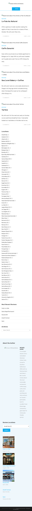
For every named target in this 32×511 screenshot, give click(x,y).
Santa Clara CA (5, 282)
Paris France (5, 244)
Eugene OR (4, 189)
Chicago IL (4, 170)
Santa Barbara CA (6, 279)
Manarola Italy (5, 214)
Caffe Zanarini (8, 48)
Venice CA (4, 299)
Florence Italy (5, 192)
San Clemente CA (6, 264)
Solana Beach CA (6, 293)
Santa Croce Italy (6, 284)
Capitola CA (4, 161)
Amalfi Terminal (5, 318)
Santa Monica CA (6, 286)
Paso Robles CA (5, 246)
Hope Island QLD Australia (8, 200)
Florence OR (5, 194)
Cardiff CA (4, 163)
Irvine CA (4, 203)
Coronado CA (5, 174)
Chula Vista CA (5, 172)
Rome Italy (4, 260)
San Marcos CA (5, 275)
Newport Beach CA (6, 231)
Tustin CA (4, 295)
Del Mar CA (4, 178)
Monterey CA (5, 222)
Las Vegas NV (5, 209)
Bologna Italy (5, 150)
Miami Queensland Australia (8, 216)
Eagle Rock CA (5, 183)
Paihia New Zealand (6, 242)
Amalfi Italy (4, 134)
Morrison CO (4, 225)
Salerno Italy (5, 262)
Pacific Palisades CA (7, 240)
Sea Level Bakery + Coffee (13, 80)
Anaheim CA (5, 137)
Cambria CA (4, 156)
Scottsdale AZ (5, 288)
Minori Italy (4, 218)
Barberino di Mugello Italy (8, 143)
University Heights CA (7, 297)
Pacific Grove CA (6, 238)
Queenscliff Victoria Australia (9, 253)
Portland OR (5, 251)
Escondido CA (5, 187)
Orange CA (4, 235)
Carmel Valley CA (6, 167)
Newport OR (5, 233)
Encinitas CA (5, 185)
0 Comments (6, 36)
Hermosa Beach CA (6, 198)
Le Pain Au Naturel (9, 21)
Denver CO (4, 181)
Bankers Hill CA (5, 141)
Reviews (4, 18)
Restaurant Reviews (20, 508)
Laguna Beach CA (6, 207)
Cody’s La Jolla (5, 308)
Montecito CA (5, 220)
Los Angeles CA (5, 211)
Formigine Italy (5, 196)
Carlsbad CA (5, 165)
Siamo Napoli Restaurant (8, 311)
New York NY (5, 229)
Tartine (5, 110)
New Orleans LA (5, 227)
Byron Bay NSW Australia (8, 154)
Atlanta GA (4, 139)
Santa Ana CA (5, 277)
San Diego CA (5, 266)
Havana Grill (5, 314)
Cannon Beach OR (6, 159)
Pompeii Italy (5, 249)
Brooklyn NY (5, 152)
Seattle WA (4, 290)
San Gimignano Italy (7, 271)
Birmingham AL (5, 148)
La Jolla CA (4, 205)
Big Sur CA (4, 145)
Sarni (3, 321)
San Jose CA (5, 273)
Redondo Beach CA (6, 257)
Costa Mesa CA (5, 176)
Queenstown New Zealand (8, 255)
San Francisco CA (6, 268)
